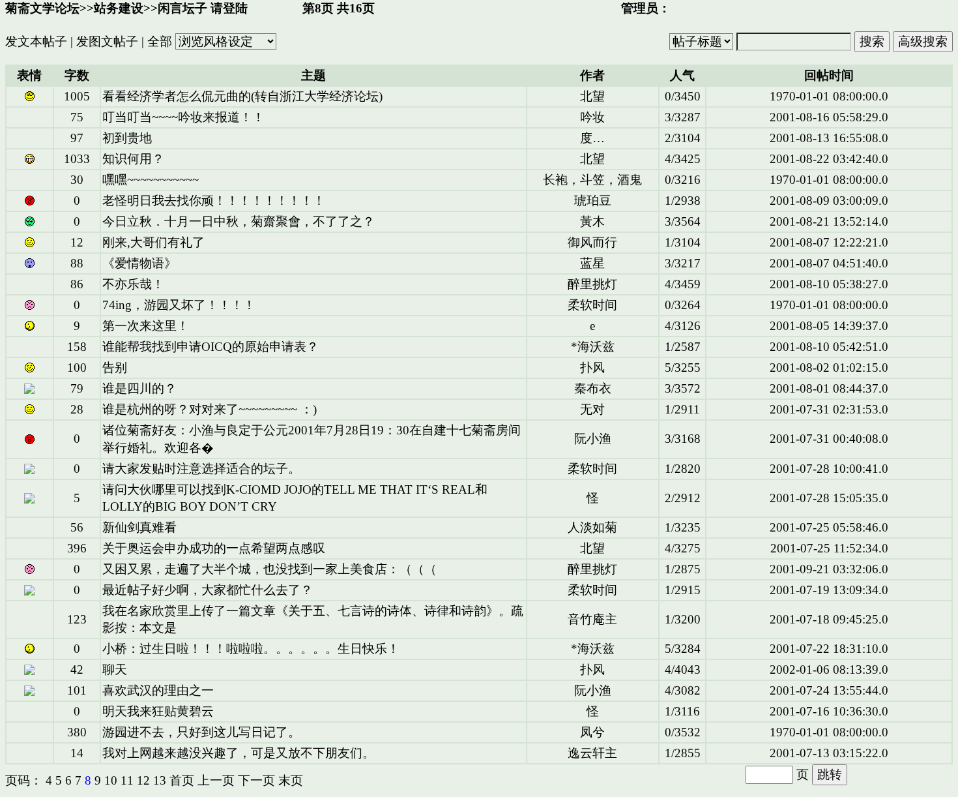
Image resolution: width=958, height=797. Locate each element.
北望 (592, 96)
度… (592, 138)
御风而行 (592, 242)
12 (143, 780)
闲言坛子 (182, 8)
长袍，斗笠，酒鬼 (592, 180)
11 (127, 780)
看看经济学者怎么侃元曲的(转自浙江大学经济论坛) (242, 96)
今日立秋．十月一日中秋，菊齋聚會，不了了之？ (238, 221)
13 (159, 780)
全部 (159, 41)
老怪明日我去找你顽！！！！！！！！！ (213, 200)
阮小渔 (592, 438)
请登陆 (229, 8)
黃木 (592, 221)
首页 (181, 780)
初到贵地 (127, 138)
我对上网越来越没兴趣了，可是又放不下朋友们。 (238, 753)
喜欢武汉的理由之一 (158, 690)
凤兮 (592, 732)
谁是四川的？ (139, 388)
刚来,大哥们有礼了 (153, 242)
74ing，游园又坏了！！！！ (178, 305)
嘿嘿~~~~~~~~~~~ (150, 180)
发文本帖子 (36, 41)
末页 (290, 780)
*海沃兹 (593, 346)
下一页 (256, 780)
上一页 (216, 780)
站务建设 (118, 8)
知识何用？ (133, 159)
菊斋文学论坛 (42, 8)
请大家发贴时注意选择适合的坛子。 (201, 468)
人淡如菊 (592, 527)
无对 (592, 409)
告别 (114, 367)
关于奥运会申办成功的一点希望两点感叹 (213, 548)
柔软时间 (592, 305)
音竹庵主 (592, 619)
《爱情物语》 (139, 263)
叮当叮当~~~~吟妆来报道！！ (183, 117)
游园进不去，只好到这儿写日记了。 (201, 732)
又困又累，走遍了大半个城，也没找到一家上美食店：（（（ (269, 569)
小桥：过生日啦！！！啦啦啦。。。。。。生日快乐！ (250, 648)
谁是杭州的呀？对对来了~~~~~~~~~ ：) (209, 409)
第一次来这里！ (145, 326)
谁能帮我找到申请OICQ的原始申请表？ (210, 346)
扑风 (592, 367)
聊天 (114, 669)
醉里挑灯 (592, 284)
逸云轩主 (592, 753)
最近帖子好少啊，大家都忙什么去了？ (207, 590)
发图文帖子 (107, 41)
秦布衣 (592, 388)
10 (110, 780)
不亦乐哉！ (133, 284)
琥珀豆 (592, 200)
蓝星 (592, 263)
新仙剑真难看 (139, 527)
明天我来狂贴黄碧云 (158, 711)
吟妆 (592, 117)
